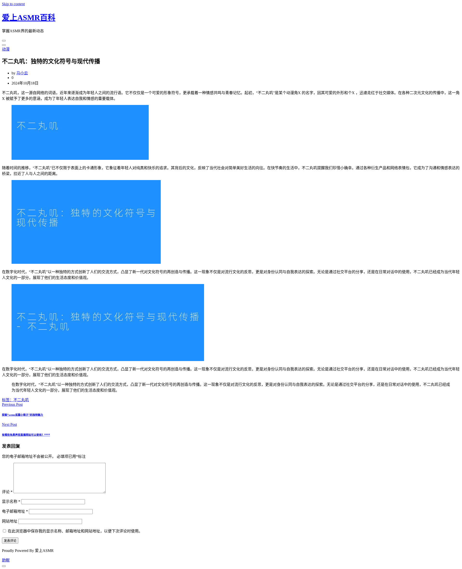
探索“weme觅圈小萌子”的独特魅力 (22, 414)
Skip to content (13, 4)
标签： (7, 400)
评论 (7, 492)
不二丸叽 (21, 400)
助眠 (6, 560)
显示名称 (11, 501)
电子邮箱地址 (15, 511)
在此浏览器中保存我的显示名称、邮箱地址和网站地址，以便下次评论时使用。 (75, 531)
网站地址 (9, 521)
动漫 (6, 49)
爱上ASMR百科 (28, 17)
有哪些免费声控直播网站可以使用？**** (26, 434)
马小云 (22, 73)
